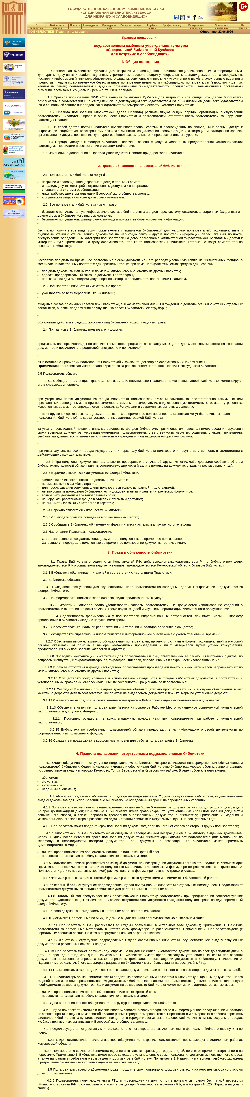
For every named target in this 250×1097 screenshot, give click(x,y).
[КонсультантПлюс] (14, 204)
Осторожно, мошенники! (222, 26)
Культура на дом (109, 26)
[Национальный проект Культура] (14, 84)
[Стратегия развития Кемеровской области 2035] (14, 166)
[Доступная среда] (176, 18)
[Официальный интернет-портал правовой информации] (14, 71)
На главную (242, 26)
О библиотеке (36, 26)
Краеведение (90, 25)
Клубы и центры (152, 26)
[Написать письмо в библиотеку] (200, 18)
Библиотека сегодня (57, 26)
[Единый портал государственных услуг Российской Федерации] (14, 108)
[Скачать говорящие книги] (182, 18)
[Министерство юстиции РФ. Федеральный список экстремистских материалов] (14, 128)
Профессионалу (172, 25)
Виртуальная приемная (196, 26)
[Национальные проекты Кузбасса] (14, 98)
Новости (75, 25)
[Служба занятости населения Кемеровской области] (14, 153)
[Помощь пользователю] (194, 18)
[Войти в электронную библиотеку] (188, 18)
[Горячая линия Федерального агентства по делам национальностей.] (14, 58)
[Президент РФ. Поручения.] (14, 46)
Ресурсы (125, 25)
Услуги (137, 25)
